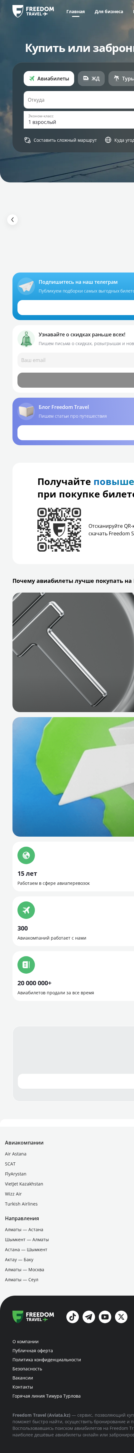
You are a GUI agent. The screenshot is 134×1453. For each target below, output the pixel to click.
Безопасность (27, 1369)
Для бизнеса (109, 11)
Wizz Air (13, 1194)
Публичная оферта (32, 1351)
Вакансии (22, 1378)
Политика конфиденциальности (46, 1360)
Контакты (22, 1387)
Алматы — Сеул (21, 1279)
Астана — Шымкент (26, 1249)
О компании (25, 1341)
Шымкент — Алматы (27, 1239)
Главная (75, 11)
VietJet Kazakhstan (24, 1184)
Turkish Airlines (21, 1204)
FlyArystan (15, 1174)
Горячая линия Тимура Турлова (46, 1396)
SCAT (10, 1164)
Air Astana (15, 1154)
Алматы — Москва (24, 1269)
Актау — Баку (19, 1259)
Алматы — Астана (24, 1229)
